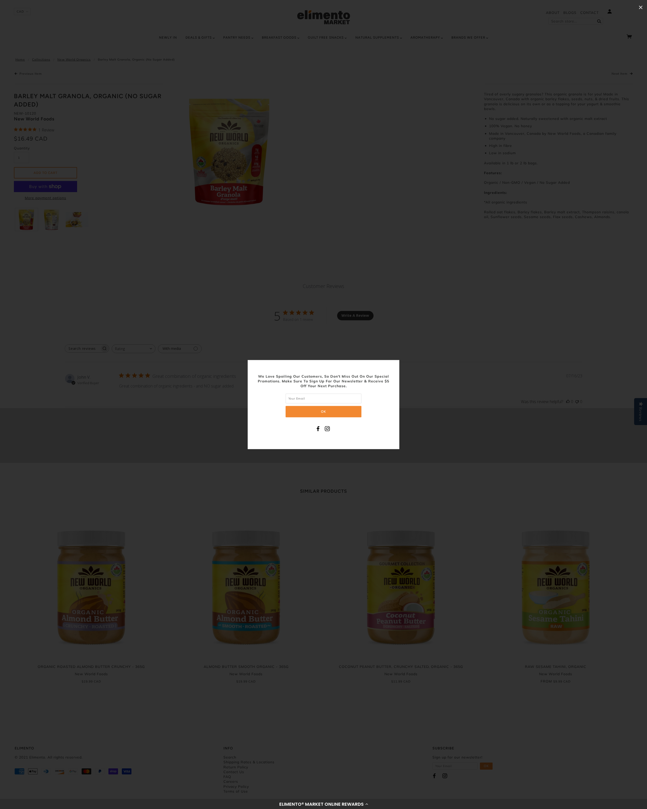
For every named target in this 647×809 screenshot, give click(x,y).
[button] (323, 804)
